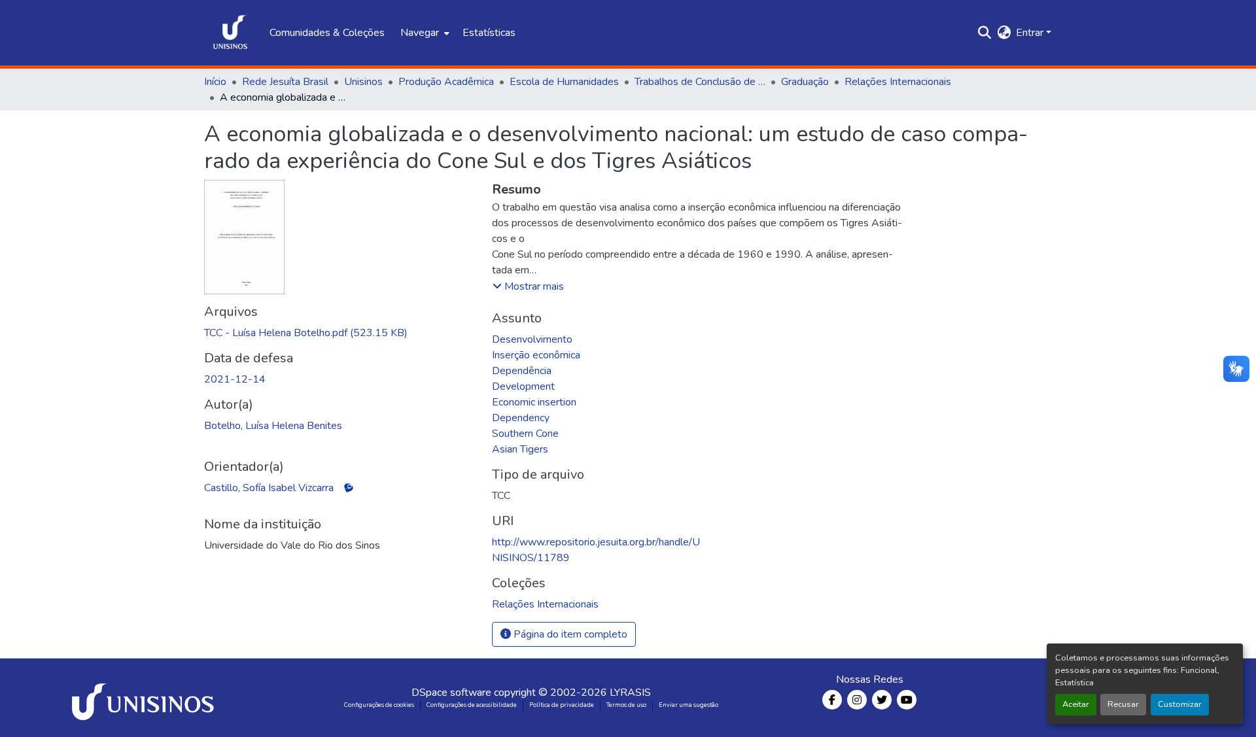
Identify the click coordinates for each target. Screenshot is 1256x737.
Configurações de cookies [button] (379, 705)
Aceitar (1075, 704)
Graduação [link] (805, 82)
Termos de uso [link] (626, 705)
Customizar (1180, 704)
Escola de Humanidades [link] (564, 82)
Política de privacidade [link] (561, 705)
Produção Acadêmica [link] (446, 82)
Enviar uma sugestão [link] (688, 705)
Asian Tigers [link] (520, 449)
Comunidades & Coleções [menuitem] (327, 33)
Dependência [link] (521, 371)
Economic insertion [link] (534, 402)
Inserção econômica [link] (536, 355)
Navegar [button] (419, 33)
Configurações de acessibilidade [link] (472, 705)
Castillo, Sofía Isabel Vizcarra (269, 488)
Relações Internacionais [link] (898, 82)
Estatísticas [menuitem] (488, 33)
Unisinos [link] (363, 82)
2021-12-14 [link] (235, 379)
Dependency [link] (521, 418)
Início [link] (215, 82)
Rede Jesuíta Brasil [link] (285, 82)
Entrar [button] (1031, 33)
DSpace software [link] (451, 692)
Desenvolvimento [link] (532, 339)
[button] (230, 33)
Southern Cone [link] (525, 433)
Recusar (1123, 704)
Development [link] (523, 386)
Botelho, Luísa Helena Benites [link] (273, 426)
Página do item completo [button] (569, 634)
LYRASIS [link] (630, 692)
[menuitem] (423, 32)
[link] (340, 333)
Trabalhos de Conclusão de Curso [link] (700, 82)
